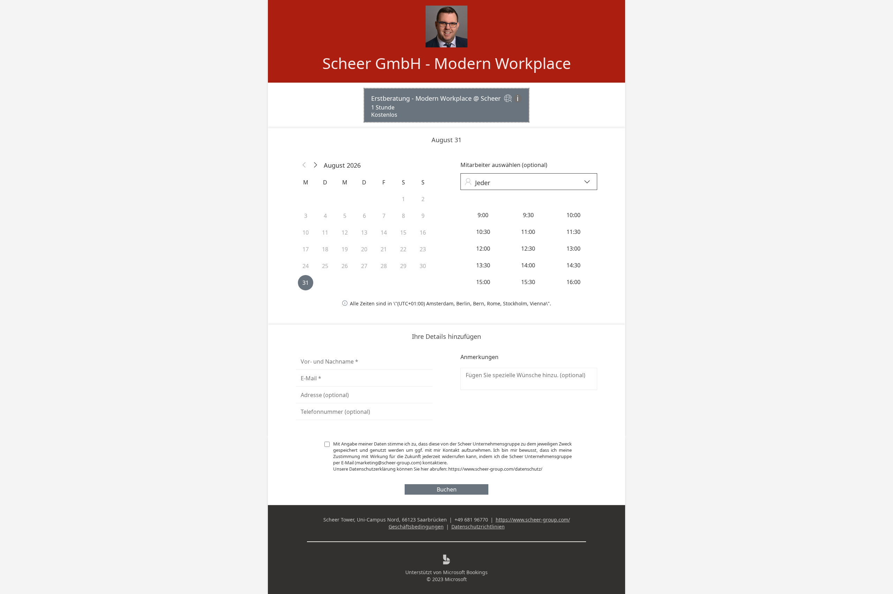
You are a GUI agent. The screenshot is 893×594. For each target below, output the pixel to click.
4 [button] (325, 216)
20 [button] (364, 249)
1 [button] (403, 199)
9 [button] (423, 216)
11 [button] (325, 232)
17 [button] (305, 249)
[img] (508, 99)
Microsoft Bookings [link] (465, 572)
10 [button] (305, 232)
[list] (446, 105)
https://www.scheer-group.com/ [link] (533, 519)
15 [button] (403, 232)
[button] (304, 165)
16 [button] (423, 232)
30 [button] (423, 266)
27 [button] (364, 266)
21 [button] (384, 249)
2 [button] (423, 199)
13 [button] (364, 232)
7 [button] (383, 216)
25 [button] (325, 266)
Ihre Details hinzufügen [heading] (446, 336)
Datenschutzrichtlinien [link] (478, 526)
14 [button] (384, 232)
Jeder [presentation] (527, 182)
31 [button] (305, 283)
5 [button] (344, 216)
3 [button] (305, 216)
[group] (528, 248)
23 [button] (423, 249)
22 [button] (403, 249)
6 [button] (364, 216)
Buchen (447, 489)
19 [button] (345, 249)
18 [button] (325, 249)
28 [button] (384, 266)
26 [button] (345, 266)
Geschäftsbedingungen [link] (416, 526)
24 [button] (305, 266)
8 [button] (403, 216)
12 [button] (345, 232)
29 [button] (403, 266)
